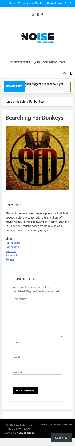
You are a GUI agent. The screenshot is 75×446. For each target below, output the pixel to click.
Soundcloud (13, 242)
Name (16, 342)
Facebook (12, 255)
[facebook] (42, 15)
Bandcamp (12, 247)
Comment (20, 299)
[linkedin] (38, 15)
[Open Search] (64, 73)
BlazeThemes (26, 432)
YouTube (11, 251)
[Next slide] (70, 3)
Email (16, 357)
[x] (33, 15)
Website (17, 372)
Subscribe (61, 437)
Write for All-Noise (61, 424)
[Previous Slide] (65, 3)
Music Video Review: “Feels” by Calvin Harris (36, 3)
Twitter (10, 259)
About (43, 424)
